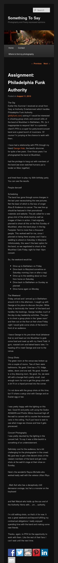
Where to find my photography (21, 54)
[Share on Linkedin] (44, 552)
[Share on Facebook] (11, 552)
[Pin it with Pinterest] (36, 552)
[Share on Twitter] (20, 552)
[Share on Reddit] (28, 552)
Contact (21, 47)
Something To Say (24, 17)
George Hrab (19, 148)
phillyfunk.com (15, 115)
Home (11, 47)
